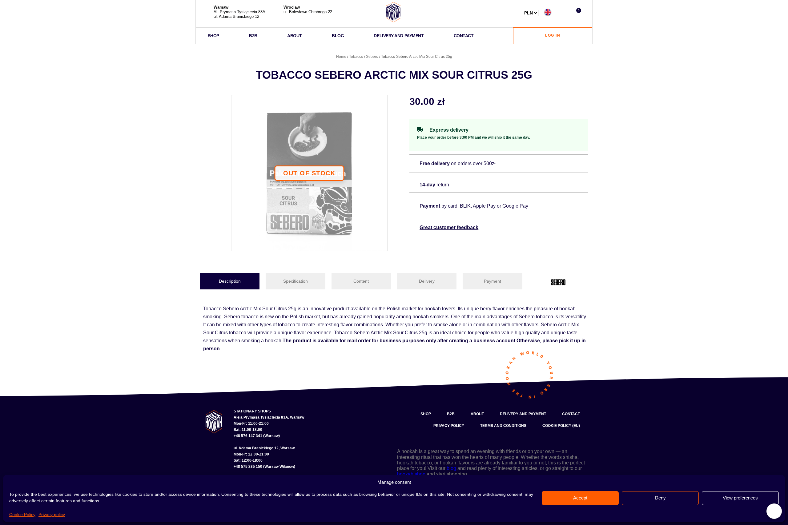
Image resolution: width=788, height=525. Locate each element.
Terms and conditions (503, 426)
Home (341, 56)
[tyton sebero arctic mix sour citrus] (309, 173)
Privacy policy (51, 514)
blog (451, 468)
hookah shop (411, 474)
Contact (464, 35)
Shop (213, 35)
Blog (338, 35)
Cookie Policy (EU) (561, 426)
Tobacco (356, 56)
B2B (253, 35)
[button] (562, 12)
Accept (580, 497)
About (294, 35)
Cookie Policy (22, 514)
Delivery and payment (399, 35)
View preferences (740, 497)
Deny (660, 497)
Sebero (372, 56)
